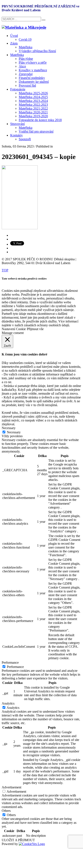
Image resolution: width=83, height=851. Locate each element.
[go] (43, 20)
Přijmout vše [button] (35, 329)
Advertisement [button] (11, 787)
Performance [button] (10, 662)
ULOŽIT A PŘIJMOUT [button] (18, 840)
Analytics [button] (8, 703)
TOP (5, 270)
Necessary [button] (9, 428)
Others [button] (6, 810)
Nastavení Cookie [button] (14, 329)
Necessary (14, 432)
